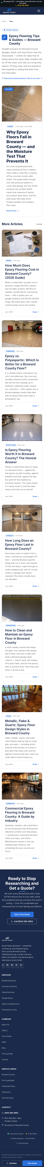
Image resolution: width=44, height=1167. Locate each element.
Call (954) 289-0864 (23, 921)
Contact (5, 1059)
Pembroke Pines (8, 1086)
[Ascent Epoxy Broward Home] (9, 11)
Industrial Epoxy (8, 992)
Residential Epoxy (9, 980)
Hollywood (6, 1092)
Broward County (8, 1074)
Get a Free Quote (22, 914)
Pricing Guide (7, 1054)
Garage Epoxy (7, 998)
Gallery (4, 1030)
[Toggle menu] (38, 10)
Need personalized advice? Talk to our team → (23, 78)
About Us (5, 1025)
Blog (3, 1048)
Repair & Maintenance (11, 1004)
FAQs (4, 1042)
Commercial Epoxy (9, 986)
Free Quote (32, 1163)
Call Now (13, 1163)
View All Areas (7, 1098)
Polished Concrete (9, 1010)
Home (4, 21)
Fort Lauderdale (8, 1080)
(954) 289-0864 (23, 5)
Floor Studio (7, 1036)
